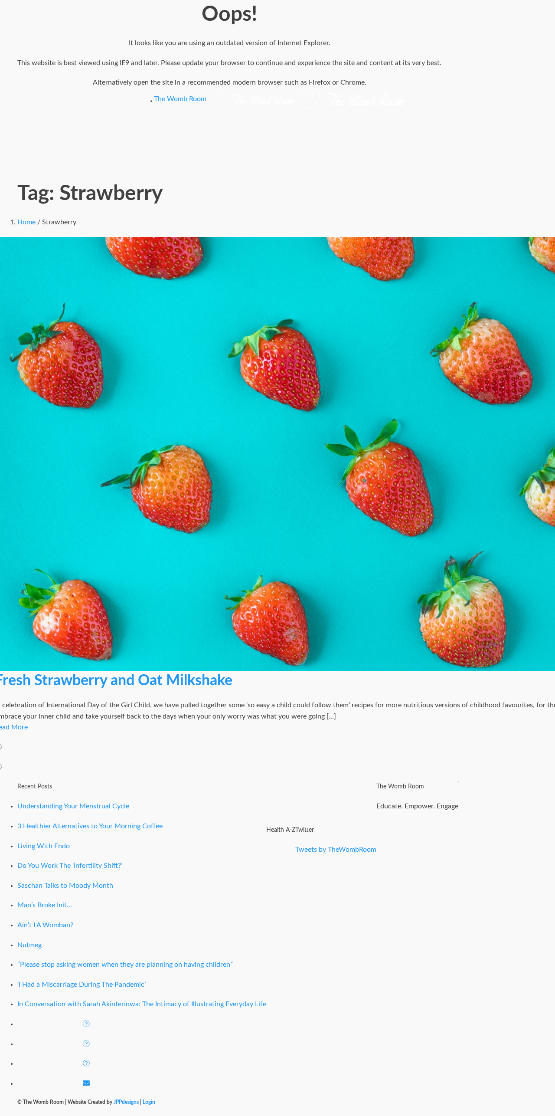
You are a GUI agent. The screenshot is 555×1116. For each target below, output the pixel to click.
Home (26, 222)
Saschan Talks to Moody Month (65, 885)
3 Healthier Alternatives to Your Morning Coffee (90, 826)
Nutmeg (29, 945)
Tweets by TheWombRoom (335, 849)
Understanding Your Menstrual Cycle (73, 806)
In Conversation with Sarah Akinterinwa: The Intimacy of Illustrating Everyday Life (141, 1004)
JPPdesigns (126, 1102)
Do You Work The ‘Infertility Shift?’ (69, 865)
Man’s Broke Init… (44, 905)
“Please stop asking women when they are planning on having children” (125, 964)
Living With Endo (43, 846)
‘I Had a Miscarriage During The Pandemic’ (81, 984)
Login (149, 1102)
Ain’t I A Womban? (45, 925)
